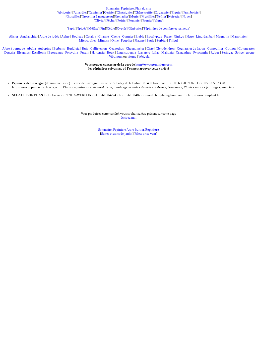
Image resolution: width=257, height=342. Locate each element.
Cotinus (230, 48)
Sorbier (161, 40)
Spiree (239, 52)
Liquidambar (205, 36)
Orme (115, 40)
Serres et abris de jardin (117, 133)
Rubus (215, 52)
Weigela (144, 56)
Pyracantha (200, 52)
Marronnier (239, 36)
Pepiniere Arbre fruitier (128, 129)
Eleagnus (23, 52)
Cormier (128, 36)
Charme (103, 36)
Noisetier (174, 16)
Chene (115, 36)
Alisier (13, 36)
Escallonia (39, 52)
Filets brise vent (145, 133)
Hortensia (98, 52)
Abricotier (65, 12)
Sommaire (112, 8)
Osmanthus (183, 52)
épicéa (82, 28)
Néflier (161, 16)
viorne (131, 56)
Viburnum (115, 56)
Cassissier (95, 12)
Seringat (227, 52)
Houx (110, 52)
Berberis (59, 48)
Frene (168, 36)
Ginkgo (179, 36)
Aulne (65, 36)
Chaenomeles (135, 48)
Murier (135, 16)
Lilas (155, 52)
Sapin (72, 28)
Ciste (150, 48)
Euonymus (55, 52)
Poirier (121, 20)
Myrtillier (148, 16)
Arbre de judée (49, 36)
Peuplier (126, 40)
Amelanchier (28, 36)
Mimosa (103, 40)
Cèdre (111, 28)
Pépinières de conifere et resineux (166, 28)
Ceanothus (116, 48)
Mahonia (167, 52)
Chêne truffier (144, 12)
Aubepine (44, 48)
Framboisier (191, 12)
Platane (140, 40)
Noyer (186, 16)
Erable (140, 36)
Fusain (84, 52)
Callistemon (98, 48)
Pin (102, 28)
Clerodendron (165, 48)
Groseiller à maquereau (97, 16)
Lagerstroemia (126, 52)
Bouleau (77, 36)
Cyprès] (122, 28)
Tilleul (173, 40)
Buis (85, 48)
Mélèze (93, 28)
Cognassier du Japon (191, 48)
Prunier (147, 20)
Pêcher (110, 20)
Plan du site (143, 8)
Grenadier (121, 16)
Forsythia (71, 52)
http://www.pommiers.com (154, 64)
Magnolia (222, 36)
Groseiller (73, 16)
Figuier (176, 12)
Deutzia (9, 52)
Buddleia (73, 48)
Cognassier (162, 12)
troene (250, 52)
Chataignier (125, 12)
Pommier (134, 20)
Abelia (31, 48)
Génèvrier (135, 28)
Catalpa (91, 36)
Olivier (99, 20)
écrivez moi (129, 117)
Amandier (80, 12)
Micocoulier (87, 40)
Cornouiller (215, 48)
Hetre (190, 36)
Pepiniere (127, 8)
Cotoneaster (246, 48)
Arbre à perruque (13, 48)
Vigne (158, 20)
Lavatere (144, 52)
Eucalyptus (154, 36)
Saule (150, 40)
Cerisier (109, 12)
